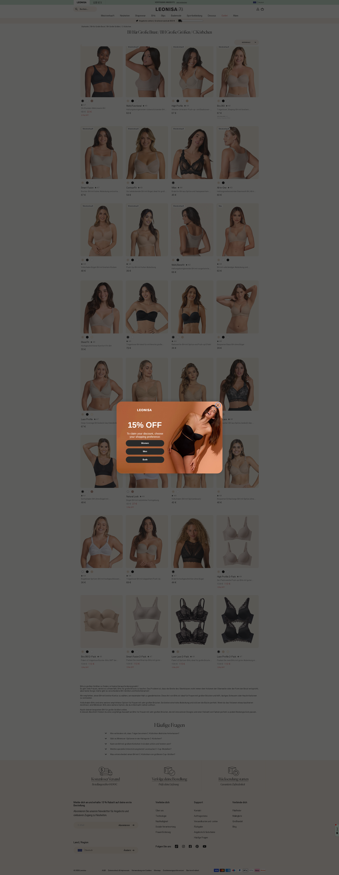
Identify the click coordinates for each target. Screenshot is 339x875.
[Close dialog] (217, 405)
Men (145, 451)
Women (145, 443)
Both (145, 459)
